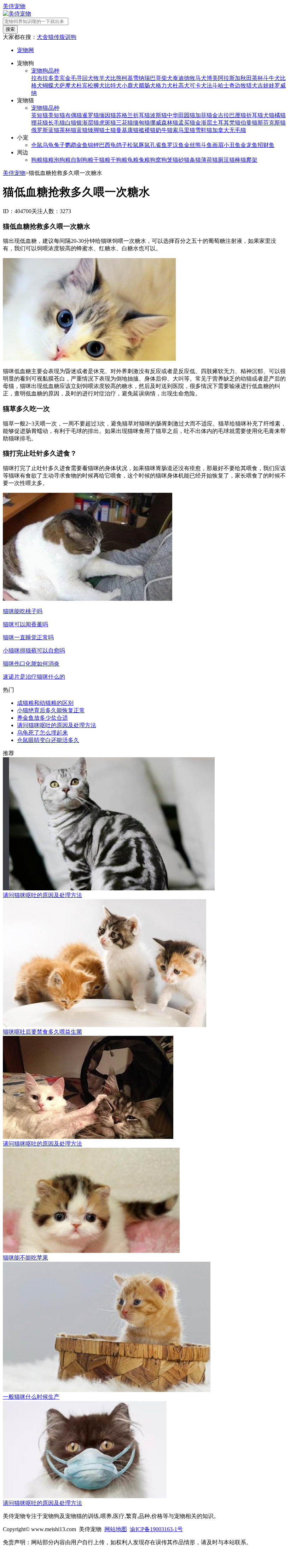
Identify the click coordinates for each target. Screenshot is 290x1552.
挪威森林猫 (164, 123)
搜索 (10, 29)
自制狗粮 (82, 160)
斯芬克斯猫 (271, 123)
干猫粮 (101, 160)
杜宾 (82, 85)
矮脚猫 (96, 130)
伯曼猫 (248, 123)
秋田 (246, 78)
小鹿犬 (130, 85)
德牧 (189, 78)
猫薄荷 (203, 160)
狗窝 (155, 160)
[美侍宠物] (17, 14)
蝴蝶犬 (50, 85)
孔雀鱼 (158, 145)
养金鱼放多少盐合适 (42, 718)
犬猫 (268, 115)
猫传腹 (56, 37)
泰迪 (178, 78)
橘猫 (280, 115)
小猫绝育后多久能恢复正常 (51, 710)
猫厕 (218, 160)
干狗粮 (118, 160)
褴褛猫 (147, 130)
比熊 (116, 78)
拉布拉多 (42, 78)
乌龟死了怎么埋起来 (42, 733)
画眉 (218, 145)
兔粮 (144, 160)
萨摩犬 (67, 85)
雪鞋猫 (203, 130)
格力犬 (164, 85)
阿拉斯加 (229, 78)
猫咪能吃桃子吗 (22, 611)
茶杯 (257, 78)
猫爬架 (248, 160)
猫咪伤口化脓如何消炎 (31, 664)
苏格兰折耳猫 (133, 115)
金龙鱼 (248, 145)
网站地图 (115, 1529)
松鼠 (133, 145)
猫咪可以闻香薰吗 (25, 624)
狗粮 (36, 160)
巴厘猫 (237, 115)
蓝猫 (82, 130)
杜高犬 (181, 85)
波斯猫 (158, 115)
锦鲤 (93, 145)
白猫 (70, 123)
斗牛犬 (271, 78)
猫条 (189, 160)
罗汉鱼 (175, 145)
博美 (212, 78)
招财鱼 (265, 145)
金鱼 (82, 145)
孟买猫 (186, 123)
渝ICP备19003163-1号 (156, 1529)
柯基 (127, 78)
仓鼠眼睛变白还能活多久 (48, 740)
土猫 (110, 130)
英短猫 (39, 115)
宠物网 (25, 50)
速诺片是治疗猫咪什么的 (34, 677)
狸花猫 (39, 123)
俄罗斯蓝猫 (45, 130)
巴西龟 (107, 145)
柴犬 (167, 78)
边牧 (240, 85)
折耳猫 (254, 115)
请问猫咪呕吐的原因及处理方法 (56, 725)
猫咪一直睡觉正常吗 (28, 637)
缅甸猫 (141, 123)
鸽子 (121, 145)
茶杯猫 (67, 130)
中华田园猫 (181, 115)
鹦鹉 (70, 145)
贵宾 (59, 78)
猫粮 (48, 160)
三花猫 (124, 123)
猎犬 (251, 85)
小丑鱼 (232, 145)
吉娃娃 (265, 85)
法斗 (212, 85)
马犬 (201, 78)
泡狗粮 (62, 160)
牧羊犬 (101, 78)
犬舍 (42, 37)
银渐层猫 (87, 123)
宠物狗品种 (45, 71)
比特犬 (113, 85)
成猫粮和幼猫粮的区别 (45, 703)
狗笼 (167, 160)
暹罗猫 (90, 115)
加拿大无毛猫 (229, 130)
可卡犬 (198, 85)
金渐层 (203, 123)
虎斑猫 (107, 123)
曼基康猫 (127, 130)
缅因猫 (107, 115)
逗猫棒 (232, 160)
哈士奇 (226, 85)
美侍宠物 (14, 6)
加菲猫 (203, 115)
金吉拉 (220, 115)
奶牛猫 (164, 130)
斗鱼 (206, 145)
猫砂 (178, 160)
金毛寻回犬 (79, 78)
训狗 (70, 37)
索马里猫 (184, 130)
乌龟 (48, 145)
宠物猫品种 (45, 108)
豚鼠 (144, 145)
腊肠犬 (147, 85)
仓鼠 (36, 145)
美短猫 (56, 115)
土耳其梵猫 (226, 123)
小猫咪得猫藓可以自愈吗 (34, 650)
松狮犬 (96, 85)
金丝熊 (192, 145)
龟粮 (133, 160)
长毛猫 (56, 123)
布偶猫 (73, 115)
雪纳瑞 (141, 78)
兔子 (59, 145)
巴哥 (155, 78)
